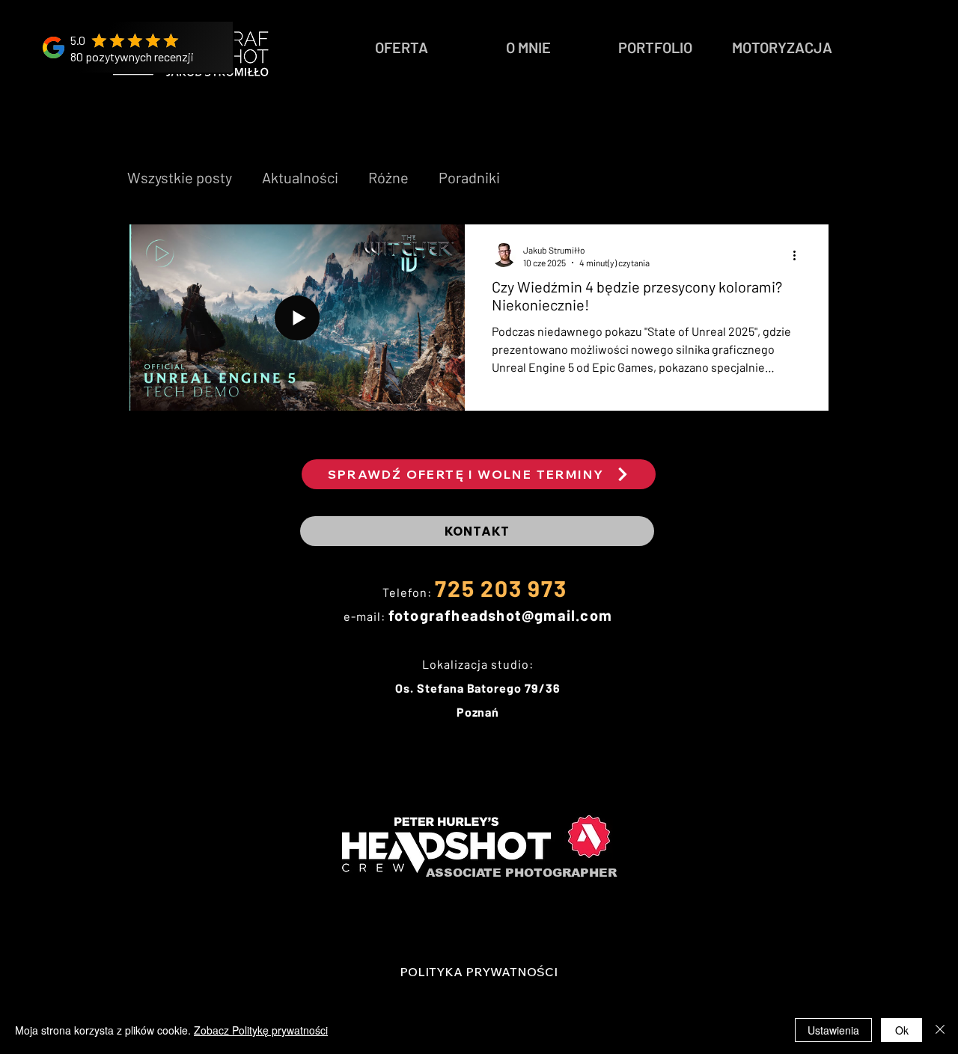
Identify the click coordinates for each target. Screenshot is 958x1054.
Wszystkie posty (179, 177)
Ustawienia (833, 1030)
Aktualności (300, 177)
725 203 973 (501, 588)
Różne (388, 177)
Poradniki (469, 177)
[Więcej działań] (799, 255)
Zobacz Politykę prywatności (261, 1030)
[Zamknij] (940, 1030)
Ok (902, 1030)
